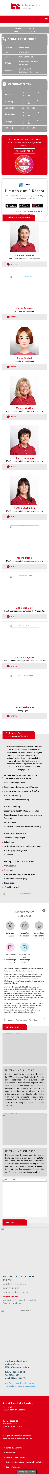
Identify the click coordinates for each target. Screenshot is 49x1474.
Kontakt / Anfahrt (14, 1448)
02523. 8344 (24, 47)
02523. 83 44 (28, 29)
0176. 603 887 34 (27, 31)
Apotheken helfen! (24, 150)
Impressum (10, 1452)
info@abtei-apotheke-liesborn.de (20, 1383)
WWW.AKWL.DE (10, 1296)
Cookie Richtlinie (13, 1467)
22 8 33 (7, 1280)
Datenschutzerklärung (16, 1457)
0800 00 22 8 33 (11, 1288)
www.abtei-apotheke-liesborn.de (20, 1386)
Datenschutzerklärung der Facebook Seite (24, 1462)
